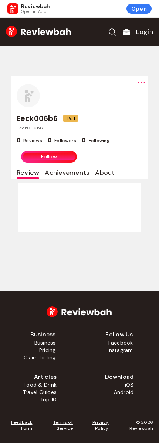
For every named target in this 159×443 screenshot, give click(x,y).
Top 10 (48, 399)
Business (45, 342)
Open (139, 8)
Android (124, 392)
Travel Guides (40, 392)
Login (144, 31)
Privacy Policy (100, 425)
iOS (129, 384)
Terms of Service (62, 425)
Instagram (120, 350)
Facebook (120, 342)
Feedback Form (21, 425)
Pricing (47, 350)
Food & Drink (40, 384)
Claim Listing (39, 357)
